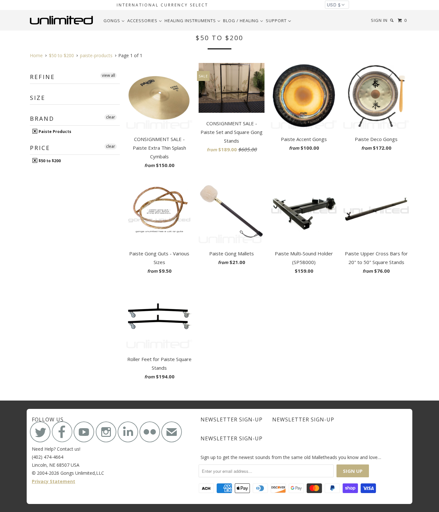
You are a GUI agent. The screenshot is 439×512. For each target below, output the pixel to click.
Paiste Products (54, 131)
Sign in (379, 20)
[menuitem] (114, 20)
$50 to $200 (49, 160)
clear (110, 117)
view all (108, 75)
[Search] (392, 20)
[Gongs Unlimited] (63, 20)
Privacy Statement (53, 481)
